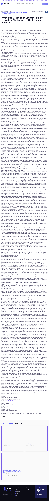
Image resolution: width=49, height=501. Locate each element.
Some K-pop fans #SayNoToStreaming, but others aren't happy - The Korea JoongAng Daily (12, 471)
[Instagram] (4, 490)
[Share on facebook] (46, 12)
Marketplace (18, 3)
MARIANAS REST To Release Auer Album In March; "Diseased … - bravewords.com (12, 443)
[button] (45, 4)
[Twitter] (8, 490)
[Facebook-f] (12, 490)
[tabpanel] (39, 493)
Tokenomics (22, 3)
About (30, 3)
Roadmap (27, 3)
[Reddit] (6, 490)
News (11, 11)
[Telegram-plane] (10, 490)
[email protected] (9, 400)
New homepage (4, 11)
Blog (32, 3)
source (3, 415)
